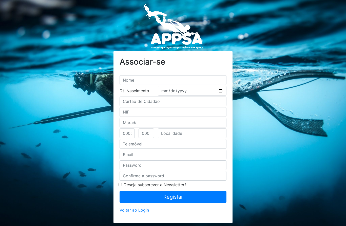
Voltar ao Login (134, 210)
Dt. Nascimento (134, 90)
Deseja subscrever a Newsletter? (155, 184)
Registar (173, 197)
